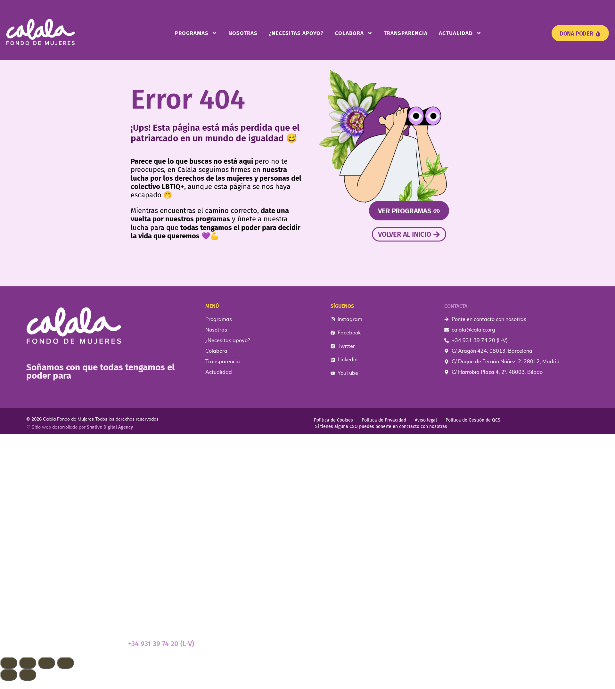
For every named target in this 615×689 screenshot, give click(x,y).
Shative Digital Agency (110, 427)
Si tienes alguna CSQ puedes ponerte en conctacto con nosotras (381, 426)
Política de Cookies (333, 420)
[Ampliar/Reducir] (8, 663)
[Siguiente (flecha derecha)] (27, 675)
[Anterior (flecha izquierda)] (8, 675)
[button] (307, 685)
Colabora (349, 33)
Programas (192, 33)
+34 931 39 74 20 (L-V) (161, 643)
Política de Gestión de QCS (473, 420)
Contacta (455, 306)
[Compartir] (46, 663)
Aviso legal (426, 420)
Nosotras (243, 33)
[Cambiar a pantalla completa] (27, 663)
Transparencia (406, 33)
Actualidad (456, 33)
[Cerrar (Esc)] (65, 663)
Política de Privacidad (384, 420)
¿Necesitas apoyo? (296, 33)
